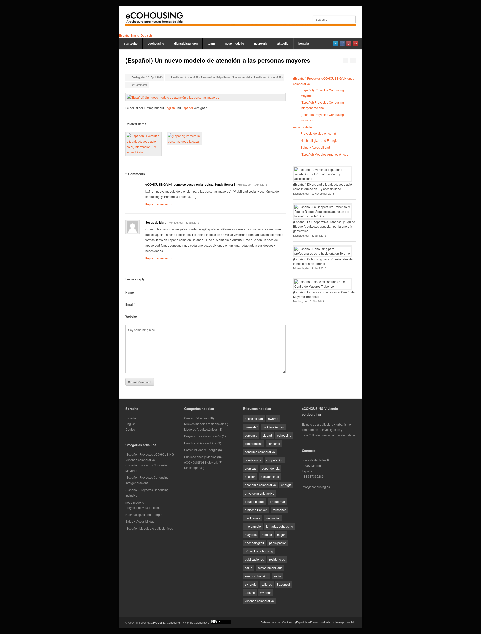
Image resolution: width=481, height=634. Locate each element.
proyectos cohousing (259, 551)
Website (131, 316)
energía (286, 485)
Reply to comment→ (158, 204)
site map (338, 622)
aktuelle (282, 43)
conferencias (253, 443)
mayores (251, 534)
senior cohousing (256, 576)
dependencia (271, 468)
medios (267, 534)
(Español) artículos (306, 622)
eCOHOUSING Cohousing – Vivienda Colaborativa (178, 622)
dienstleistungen (186, 43)
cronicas (250, 468)
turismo (250, 592)
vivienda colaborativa (259, 601)
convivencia (253, 460)
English (170, 108)
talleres (267, 584)
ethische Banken (256, 510)
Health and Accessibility (185, 77)
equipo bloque (255, 501)
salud (248, 568)
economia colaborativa (260, 485)
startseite (131, 43)
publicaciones (254, 559)
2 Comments (140, 85)
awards (273, 418)
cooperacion (274, 460)
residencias (277, 559)
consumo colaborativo (260, 452)
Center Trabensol (196, 418)
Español (187, 108)
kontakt (303, 43)
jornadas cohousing (279, 526)
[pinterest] (348, 43)
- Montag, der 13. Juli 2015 (183, 222)
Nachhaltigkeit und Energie (319, 140)
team (211, 43)
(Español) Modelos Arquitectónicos (324, 154)
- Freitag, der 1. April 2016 (251, 184)
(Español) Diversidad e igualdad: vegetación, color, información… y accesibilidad (323, 186)
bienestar (251, 427)
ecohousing (156, 43)
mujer (281, 534)
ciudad (267, 435)
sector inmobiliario (270, 568)
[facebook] (342, 43)
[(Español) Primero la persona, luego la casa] (185, 138)
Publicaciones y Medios (200, 457)
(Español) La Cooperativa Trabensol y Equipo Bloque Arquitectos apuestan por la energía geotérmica (324, 226)
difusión (250, 476)
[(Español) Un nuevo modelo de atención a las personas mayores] (205, 97)
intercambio (253, 526)
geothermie (252, 518)
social (278, 576)
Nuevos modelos (242, 77)
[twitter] (335, 43)
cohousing (284, 435)
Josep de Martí (155, 222)
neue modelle (234, 43)
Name (130, 292)
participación (278, 543)
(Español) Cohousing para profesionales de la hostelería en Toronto (323, 261)
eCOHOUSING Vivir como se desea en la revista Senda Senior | (190, 184)
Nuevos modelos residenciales (205, 423)
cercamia (251, 435)
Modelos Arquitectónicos (201, 429)
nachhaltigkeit (254, 543)
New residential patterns (215, 77)
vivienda (266, 592)
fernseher (279, 510)
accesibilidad (254, 418)
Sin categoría (193, 467)
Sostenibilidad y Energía (200, 450)
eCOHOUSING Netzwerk (201, 462)
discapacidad (270, 476)
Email (130, 304)
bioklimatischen (273, 427)
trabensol (283, 584)
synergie (251, 584)
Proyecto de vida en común (319, 133)
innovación (273, 518)
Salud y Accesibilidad (315, 147)
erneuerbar (277, 501)
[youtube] (355, 43)
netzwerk (260, 43)
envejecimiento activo (259, 493)
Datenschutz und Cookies (276, 622)
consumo (274, 443)
